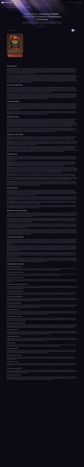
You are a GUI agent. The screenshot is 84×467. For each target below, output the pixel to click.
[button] (42, 30)
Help (34, 2)
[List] (73, 30)
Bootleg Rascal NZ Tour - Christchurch (15, 51)
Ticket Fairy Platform (23, 2)
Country (15, 2)
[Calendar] (75, 30)
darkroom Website (42, 26)
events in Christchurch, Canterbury (49, 22)
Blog (30, 2)
